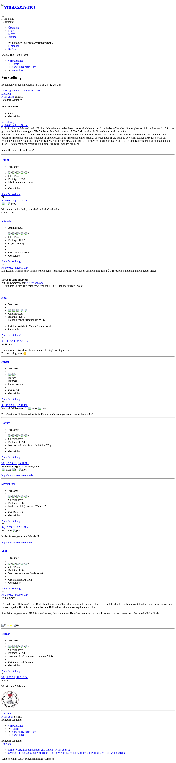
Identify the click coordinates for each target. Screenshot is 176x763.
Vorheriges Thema (11, 90)
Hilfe (11, 749)
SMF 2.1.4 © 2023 (18, 752)
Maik (4, 551)
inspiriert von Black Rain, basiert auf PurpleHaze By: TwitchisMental (88, 752)
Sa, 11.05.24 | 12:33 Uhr (14, 341)
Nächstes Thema (33, 90)
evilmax (5, 633)
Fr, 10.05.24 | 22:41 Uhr (14, 267)
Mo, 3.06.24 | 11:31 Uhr (14, 677)
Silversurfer (8, 483)
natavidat (6, 221)
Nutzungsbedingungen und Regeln (34, 749)
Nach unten (7, 96)
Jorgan (5, 361)
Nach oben (7, 716)
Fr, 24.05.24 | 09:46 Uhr (14, 594)
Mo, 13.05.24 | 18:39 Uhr (15, 463)
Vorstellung (7, 122)
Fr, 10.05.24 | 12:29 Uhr (14, 125)
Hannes (5, 422)
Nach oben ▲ (63, 749)
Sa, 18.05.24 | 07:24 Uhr (14, 527)
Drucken (6, 93)
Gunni (5, 159)
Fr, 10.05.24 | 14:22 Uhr (14, 200)
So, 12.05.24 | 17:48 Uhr (14, 405)
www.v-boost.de (34, 282)
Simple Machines (39, 752)
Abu (4, 297)
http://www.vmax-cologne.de (17, 475)
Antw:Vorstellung (11, 194)
